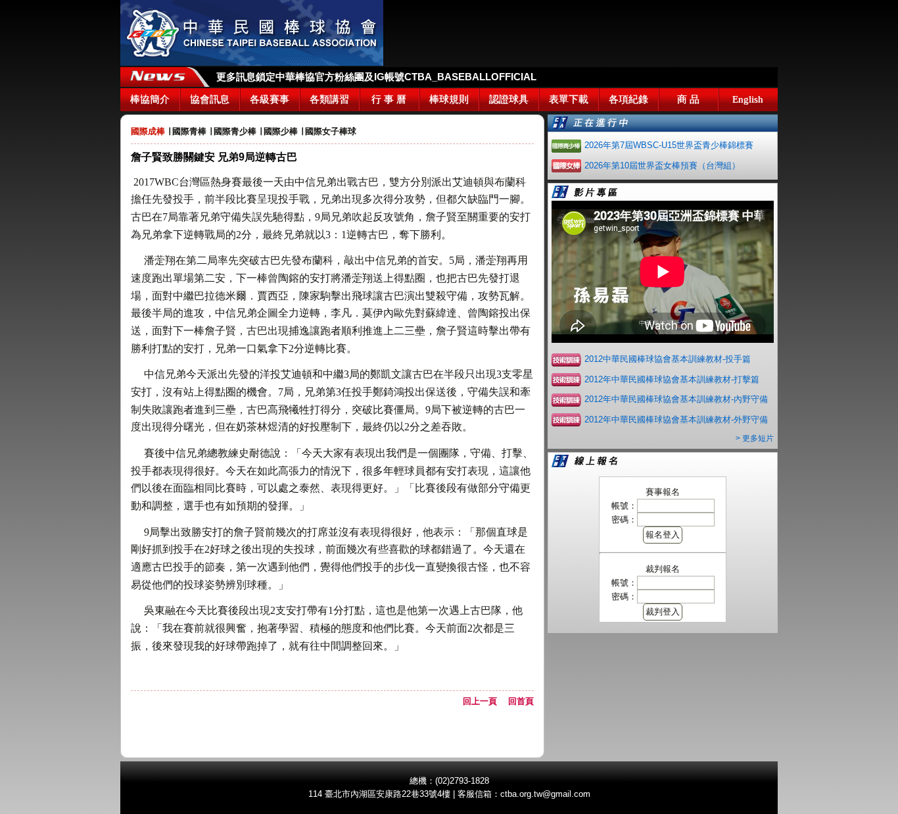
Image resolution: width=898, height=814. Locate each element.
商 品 (688, 99)
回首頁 (521, 701)
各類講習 (329, 99)
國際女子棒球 (330, 131)
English (747, 99)
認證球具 (509, 99)
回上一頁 (484, 701)
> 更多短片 (755, 438)
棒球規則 (449, 99)
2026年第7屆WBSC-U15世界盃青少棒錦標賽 (668, 145)
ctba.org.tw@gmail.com (545, 794)
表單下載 (568, 99)
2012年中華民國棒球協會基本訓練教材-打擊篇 (671, 379)
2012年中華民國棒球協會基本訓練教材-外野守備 (676, 419)
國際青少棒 (235, 131)
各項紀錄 (628, 99)
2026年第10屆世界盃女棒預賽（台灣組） (662, 165)
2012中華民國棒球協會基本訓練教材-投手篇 (667, 359)
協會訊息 (209, 99)
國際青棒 (189, 131)
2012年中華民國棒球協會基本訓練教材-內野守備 (676, 399)
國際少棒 (281, 131)
